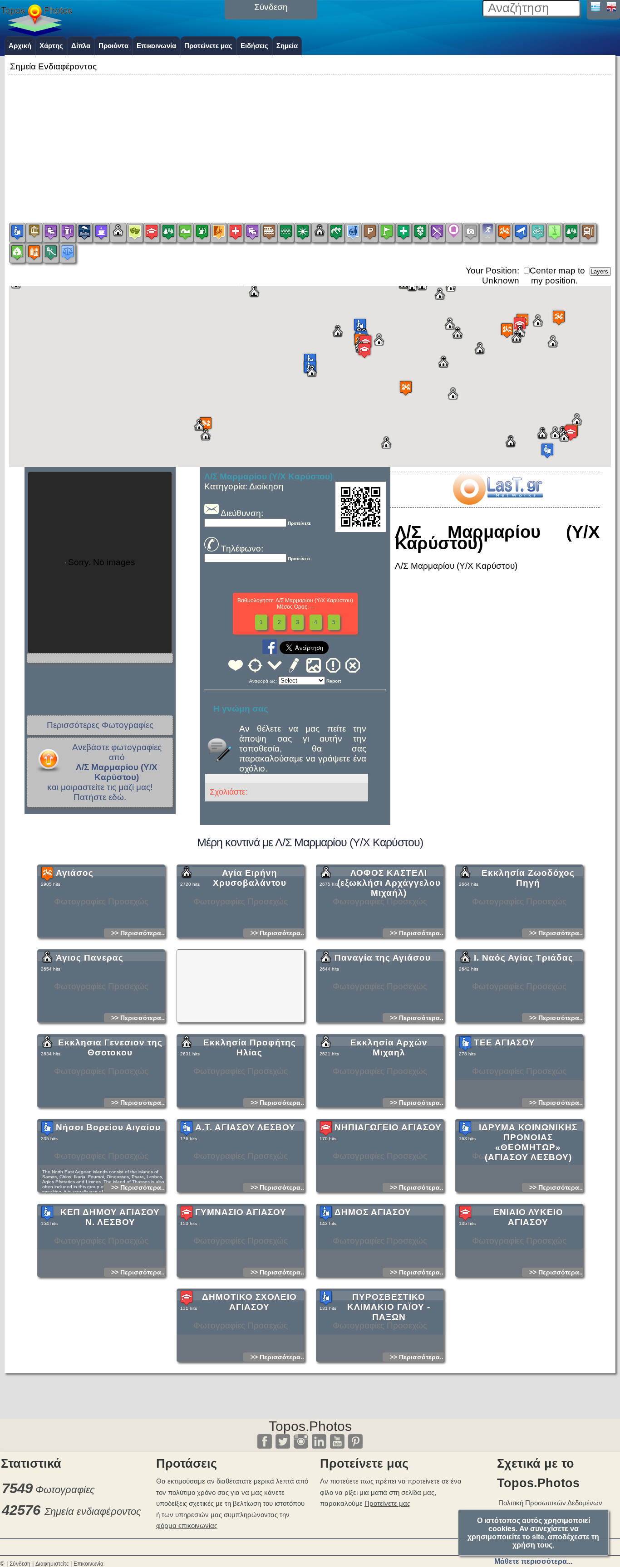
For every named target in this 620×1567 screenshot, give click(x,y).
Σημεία (287, 45)
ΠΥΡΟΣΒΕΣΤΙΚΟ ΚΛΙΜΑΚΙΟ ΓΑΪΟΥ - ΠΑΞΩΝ (388, 1307)
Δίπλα (80, 45)
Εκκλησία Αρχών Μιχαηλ (389, 1047)
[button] (360, 325)
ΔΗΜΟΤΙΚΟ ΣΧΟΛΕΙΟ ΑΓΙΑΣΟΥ (249, 1302)
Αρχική (20, 45)
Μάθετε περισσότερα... (533, 1561)
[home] (36, 33)
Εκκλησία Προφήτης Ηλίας (249, 1047)
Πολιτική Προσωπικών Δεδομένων (550, 1503)
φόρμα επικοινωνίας (186, 1525)
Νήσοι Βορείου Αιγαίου (108, 1127)
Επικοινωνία (156, 45)
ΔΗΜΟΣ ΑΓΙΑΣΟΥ (373, 1212)
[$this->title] (497, 502)
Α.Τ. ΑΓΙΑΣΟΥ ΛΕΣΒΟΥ (245, 1127)
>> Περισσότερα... (139, 933)
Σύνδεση (20, 1564)
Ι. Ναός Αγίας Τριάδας (523, 957)
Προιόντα (113, 45)
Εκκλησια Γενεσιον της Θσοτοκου (110, 1047)
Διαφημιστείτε (52, 1564)
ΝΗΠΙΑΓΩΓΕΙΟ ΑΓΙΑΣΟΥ (388, 1127)
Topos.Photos (310, 1426)
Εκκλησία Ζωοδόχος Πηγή (528, 878)
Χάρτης (51, 45)
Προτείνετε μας (208, 45)
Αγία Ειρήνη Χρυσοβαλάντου (249, 878)
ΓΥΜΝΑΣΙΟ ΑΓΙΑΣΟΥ (240, 1212)
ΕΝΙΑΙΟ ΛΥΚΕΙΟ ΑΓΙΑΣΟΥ (528, 1217)
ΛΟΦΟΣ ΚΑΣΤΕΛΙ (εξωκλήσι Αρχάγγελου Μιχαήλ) (389, 883)
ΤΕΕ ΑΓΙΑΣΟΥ (504, 1042)
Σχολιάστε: (229, 791)
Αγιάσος (74, 873)
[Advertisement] (310, 140)
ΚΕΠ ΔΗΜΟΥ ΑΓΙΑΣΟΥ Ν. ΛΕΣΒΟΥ (110, 1217)
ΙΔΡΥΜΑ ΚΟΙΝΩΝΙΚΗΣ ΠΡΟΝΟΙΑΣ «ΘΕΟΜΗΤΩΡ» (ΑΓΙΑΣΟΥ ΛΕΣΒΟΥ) (528, 1142)
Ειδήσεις (254, 45)
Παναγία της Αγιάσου (383, 957)
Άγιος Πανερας (89, 957)
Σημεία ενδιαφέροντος (92, 1511)
